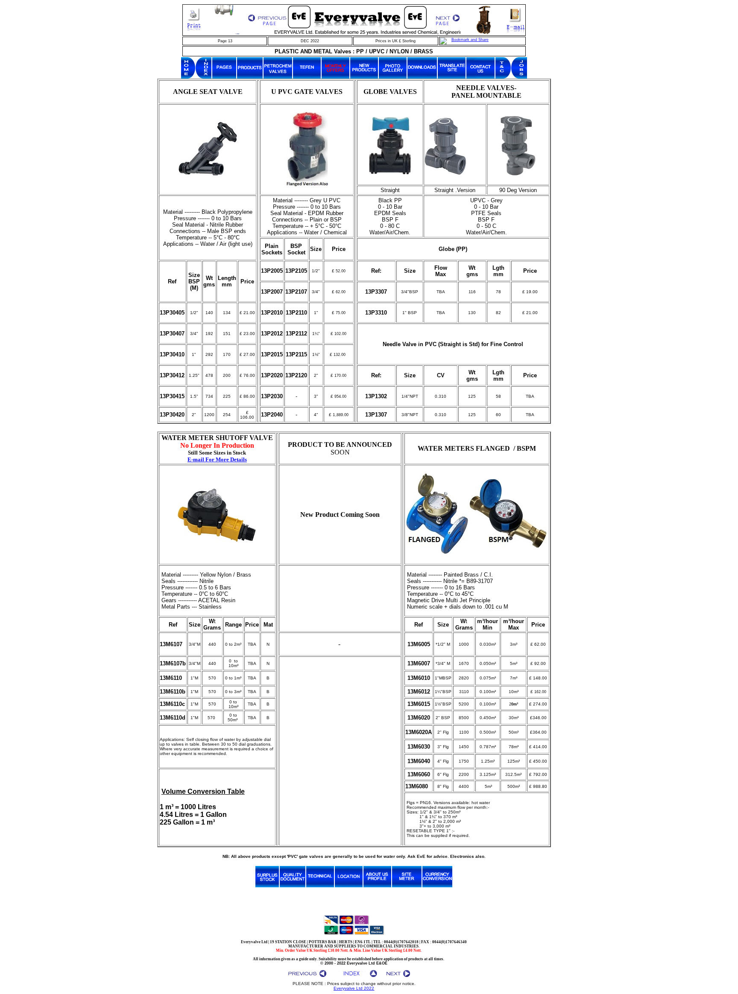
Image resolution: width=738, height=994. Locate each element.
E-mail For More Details (217, 459)
